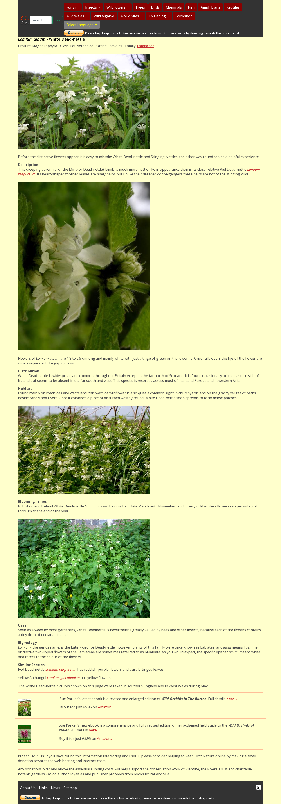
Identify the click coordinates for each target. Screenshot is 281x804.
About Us (28, 787)
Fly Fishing (158, 16)
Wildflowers (116, 7)
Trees (140, 7)
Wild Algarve (104, 16)
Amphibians (210, 7)
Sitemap (70, 787)
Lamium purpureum (60, 669)
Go (57, 20)
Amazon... (105, 707)
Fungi (71, 7)
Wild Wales (75, 16)
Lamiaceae (145, 45)
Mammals (174, 7)
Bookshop (184, 16)
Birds (155, 7)
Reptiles (233, 7)
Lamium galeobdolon (63, 677)
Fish (191, 7)
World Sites (130, 16)
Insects (91, 7)
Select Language (80, 24)
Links (43, 787)
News (55, 787)
